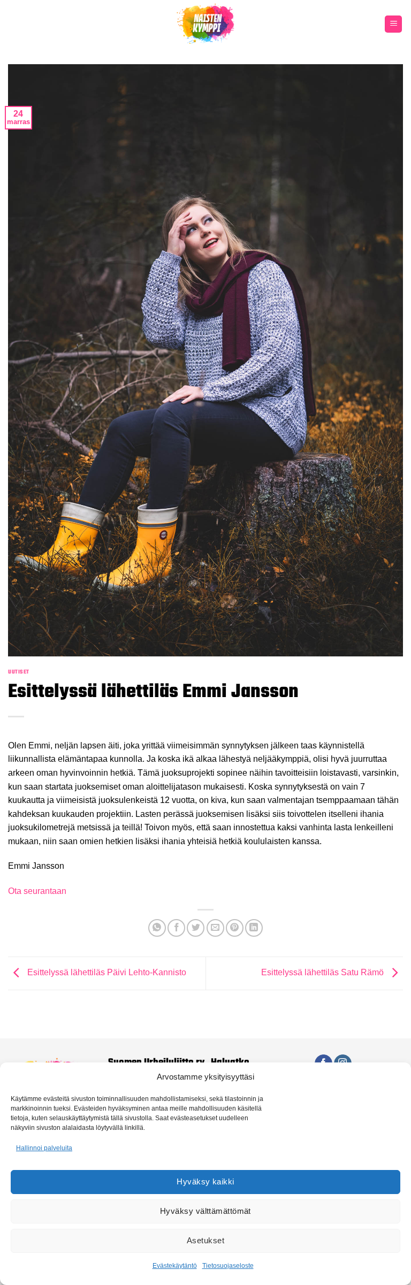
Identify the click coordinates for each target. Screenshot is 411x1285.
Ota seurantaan (37, 891)
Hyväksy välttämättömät (205, 1210)
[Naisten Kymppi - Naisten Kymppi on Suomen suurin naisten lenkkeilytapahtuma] (205, 24)
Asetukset (205, 1240)
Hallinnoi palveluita (44, 1148)
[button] (393, 24)
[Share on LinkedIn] (254, 928)
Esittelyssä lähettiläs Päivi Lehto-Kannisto (105, 972)
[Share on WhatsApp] (157, 928)
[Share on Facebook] (176, 928)
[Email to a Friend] (215, 928)
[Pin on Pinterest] (234, 928)
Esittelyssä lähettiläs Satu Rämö (323, 972)
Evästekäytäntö (175, 1265)
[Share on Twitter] (195, 928)
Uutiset (18, 672)
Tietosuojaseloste (228, 1265)
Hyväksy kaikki (205, 1181)
